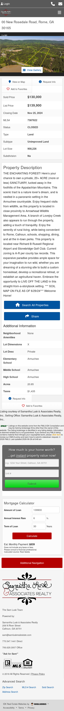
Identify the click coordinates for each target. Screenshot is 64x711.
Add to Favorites (18, 89)
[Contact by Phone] (53, 3)
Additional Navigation (32, 563)
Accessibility (9, 707)
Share (35, 316)
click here (56, 434)
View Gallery (34, 70)
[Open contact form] (60, 3)
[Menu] (59, 12)
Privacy (31, 707)
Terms (21, 707)
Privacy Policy (38, 673)
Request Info (49, 81)
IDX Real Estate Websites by (16, 703)
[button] (3, 54)
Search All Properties (34, 305)
